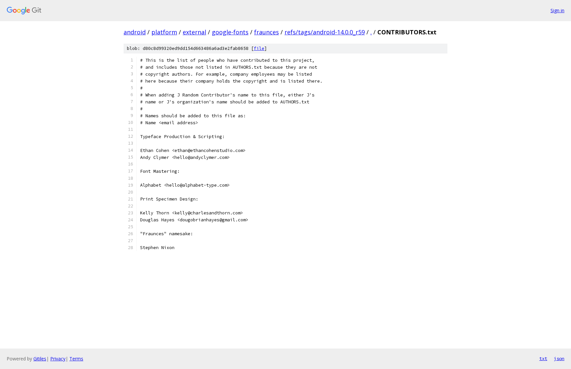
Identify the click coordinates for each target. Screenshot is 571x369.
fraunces (266, 32)
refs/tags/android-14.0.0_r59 (325, 32)
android (135, 32)
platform (164, 32)
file (259, 48)
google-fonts (230, 32)
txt (543, 358)
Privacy (57, 358)
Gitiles (39, 358)
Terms (76, 358)
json (559, 358)
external (194, 32)
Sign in (557, 10)
